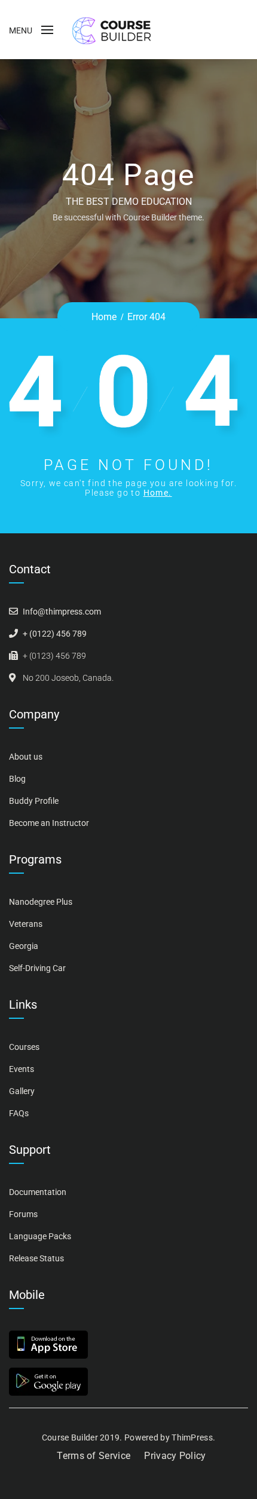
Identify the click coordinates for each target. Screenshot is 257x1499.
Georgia (23, 946)
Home (104, 316)
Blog (17, 779)
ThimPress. (193, 1437)
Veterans (25, 924)
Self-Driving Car (37, 968)
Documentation (37, 1192)
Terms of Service (93, 1455)
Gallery (22, 1091)
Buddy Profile (34, 801)
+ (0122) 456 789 (55, 633)
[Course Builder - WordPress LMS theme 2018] (111, 29)
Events (21, 1069)
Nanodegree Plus (40, 902)
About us (25, 756)
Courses (24, 1047)
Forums (23, 1214)
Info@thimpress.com (62, 611)
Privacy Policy (175, 1455)
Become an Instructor (49, 823)
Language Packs (40, 1236)
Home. (157, 492)
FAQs (19, 1113)
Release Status (36, 1258)
